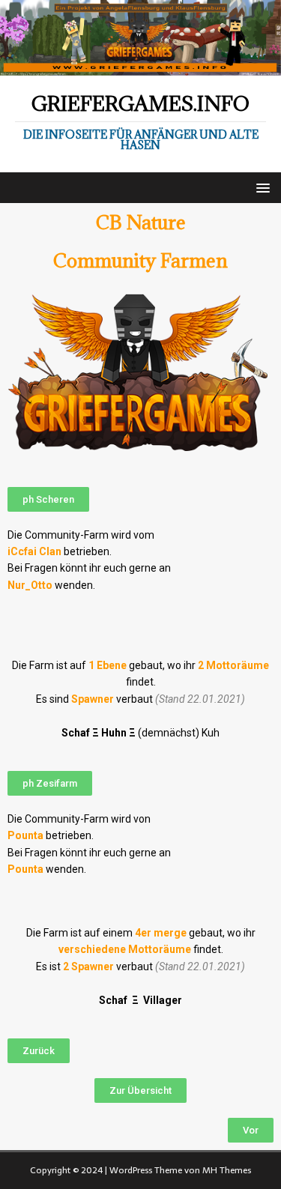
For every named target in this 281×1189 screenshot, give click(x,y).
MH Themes (226, 1170)
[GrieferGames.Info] (140, 67)
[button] (48, 499)
